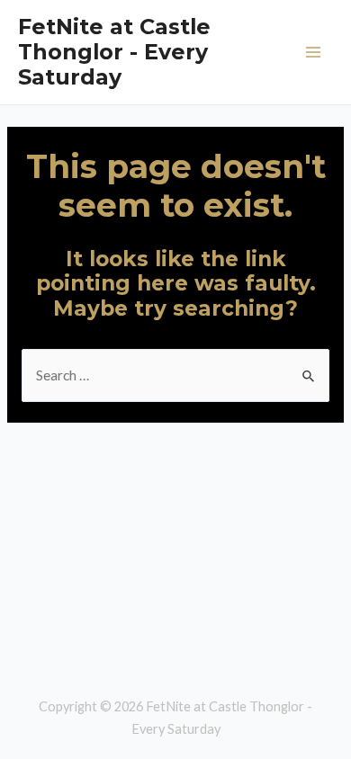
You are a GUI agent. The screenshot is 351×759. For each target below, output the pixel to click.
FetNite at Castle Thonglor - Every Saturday (114, 52)
